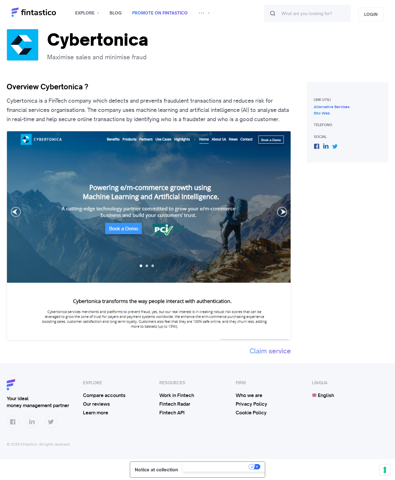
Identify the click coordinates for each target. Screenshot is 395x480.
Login (371, 14)
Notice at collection (156, 469)
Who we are (249, 395)
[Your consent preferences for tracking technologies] (384, 469)
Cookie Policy (251, 413)
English (325, 395)
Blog (116, 13)
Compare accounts (104, 395)
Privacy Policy (251, 404)
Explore (85, 13)
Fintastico (41, 12)
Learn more (95, 413)
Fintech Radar (174, 404)
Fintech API (171, 413)
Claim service (270, 351)
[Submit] (272, 13)
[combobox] (307, 13)
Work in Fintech (176, 395)
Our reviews (96, 404)
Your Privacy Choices (216, 467)
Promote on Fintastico (160, 13)
